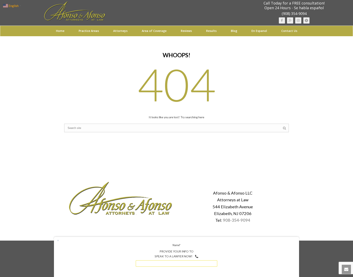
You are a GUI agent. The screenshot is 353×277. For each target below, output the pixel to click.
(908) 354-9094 (294, 13)
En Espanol (259, 31)
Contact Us (289, 31)
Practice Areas (89, 31)
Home (60, 31)
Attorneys (120, 31)
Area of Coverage (154, 31)
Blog (234, 31)
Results (211, 31)
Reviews (186, 31)
